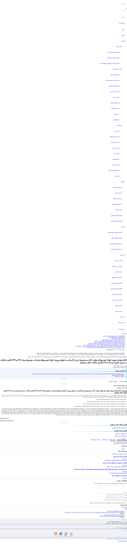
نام (126, 495)
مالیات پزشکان (118, 305)
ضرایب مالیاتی (118, 209)
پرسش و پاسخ (121, 322)
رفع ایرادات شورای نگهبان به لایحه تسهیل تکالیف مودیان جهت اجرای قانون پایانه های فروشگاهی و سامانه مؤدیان (99, 346)
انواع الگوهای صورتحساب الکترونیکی (116, 337)
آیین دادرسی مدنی (115, 147)
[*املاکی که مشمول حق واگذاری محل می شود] (115, 460)
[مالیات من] (124, 10)
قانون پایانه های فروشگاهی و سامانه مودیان (109, 63)
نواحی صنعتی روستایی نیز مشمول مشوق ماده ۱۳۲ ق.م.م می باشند (109, 341)
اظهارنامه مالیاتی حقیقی (116, 283)
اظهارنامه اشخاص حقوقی (116, 288)
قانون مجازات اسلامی (114, 136)
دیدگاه (125, 493)
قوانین (123, 40)
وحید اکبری (124, 446)
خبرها (123, 29)
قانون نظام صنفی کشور (114, 170)
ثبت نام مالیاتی (118, 271)
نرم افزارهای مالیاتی (117, 187)
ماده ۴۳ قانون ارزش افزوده (121, 436)
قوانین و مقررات (123, 523)
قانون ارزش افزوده (119, 376)
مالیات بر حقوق (118, 260)
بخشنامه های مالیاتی (114, 74)
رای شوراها (116, 114)
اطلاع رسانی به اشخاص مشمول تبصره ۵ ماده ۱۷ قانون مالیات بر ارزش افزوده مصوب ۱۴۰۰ (104, 344)
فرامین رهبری (116, 97)
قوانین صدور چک (115, 164)
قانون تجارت (116, 153)
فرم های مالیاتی (118, 192)
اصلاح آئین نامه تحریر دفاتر (120, 456)
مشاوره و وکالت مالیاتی (116, 238)
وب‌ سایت (125, 500)
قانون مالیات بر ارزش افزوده (108, 439)
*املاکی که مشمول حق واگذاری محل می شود (115, 463)
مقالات (122, 35)
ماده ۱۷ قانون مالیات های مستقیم (119, 427)
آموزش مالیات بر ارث (117, 299)
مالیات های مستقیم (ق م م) (113, 52)
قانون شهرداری (115, 159)
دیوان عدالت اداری (115, 108)
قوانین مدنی (116, 131)
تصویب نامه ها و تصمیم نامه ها (112, 80)
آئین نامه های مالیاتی (114, 102)
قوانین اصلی (119, 46)
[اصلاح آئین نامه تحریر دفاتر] (119, 453)
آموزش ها (122, 254)
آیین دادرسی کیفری (115, 142)
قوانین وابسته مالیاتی (117, 69)
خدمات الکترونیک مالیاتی (116, 249)
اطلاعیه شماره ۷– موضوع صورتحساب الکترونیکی (113, 335)
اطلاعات (122, 181)
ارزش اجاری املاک (117, 198)
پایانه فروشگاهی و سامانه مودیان (114, 232)
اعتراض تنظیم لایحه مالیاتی (116, 243)
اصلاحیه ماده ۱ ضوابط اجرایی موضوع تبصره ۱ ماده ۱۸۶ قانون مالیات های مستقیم (106, 343)
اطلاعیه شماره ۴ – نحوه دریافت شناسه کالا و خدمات (112, 339)
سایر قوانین (119, 125)
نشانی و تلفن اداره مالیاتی (116, 221)
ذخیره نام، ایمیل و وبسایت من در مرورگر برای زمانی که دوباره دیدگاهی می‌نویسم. (107, 502)
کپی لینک (112, 440)
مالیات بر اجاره (118, 311)
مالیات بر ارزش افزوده (117, 266)
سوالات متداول (115, 523)
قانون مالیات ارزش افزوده (113, 57)
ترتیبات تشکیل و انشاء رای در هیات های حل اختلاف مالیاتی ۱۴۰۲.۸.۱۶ (109, 342)
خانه (126, 356)
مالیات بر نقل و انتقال (117, 294)
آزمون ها (122, 316)
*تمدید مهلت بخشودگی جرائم (119, 475)
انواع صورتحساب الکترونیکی (118, 338)
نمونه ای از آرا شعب (114, 91)
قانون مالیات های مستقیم (117, 375)
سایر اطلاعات (116, 119)
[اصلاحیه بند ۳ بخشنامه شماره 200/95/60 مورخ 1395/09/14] (114, 514)
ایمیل (125, 497)
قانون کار (117, 176)
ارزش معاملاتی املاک (117, 204)
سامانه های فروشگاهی (117, 277)
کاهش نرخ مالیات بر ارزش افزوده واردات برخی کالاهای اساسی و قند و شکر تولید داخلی (105, 347)
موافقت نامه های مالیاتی (116, 215)
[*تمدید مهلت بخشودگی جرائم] (118, 473)
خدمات (122, 226)
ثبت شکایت (108, 523)
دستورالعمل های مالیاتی (114, 85)
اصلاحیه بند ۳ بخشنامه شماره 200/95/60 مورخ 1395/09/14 (111, 516)
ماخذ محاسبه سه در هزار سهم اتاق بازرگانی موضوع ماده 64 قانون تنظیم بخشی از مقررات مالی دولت (100, 469)
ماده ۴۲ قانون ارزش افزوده (121, 433)
